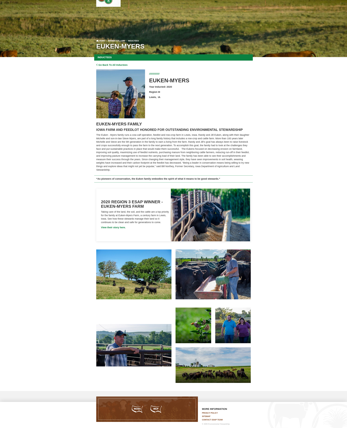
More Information (214, 409)
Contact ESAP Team (212, 420)
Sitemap (206, 416)
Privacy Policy (210, 413)
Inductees (133, 41)
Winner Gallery (116, 41)
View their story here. (113, 227)
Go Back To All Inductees (113, 65)
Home (102, 41)
